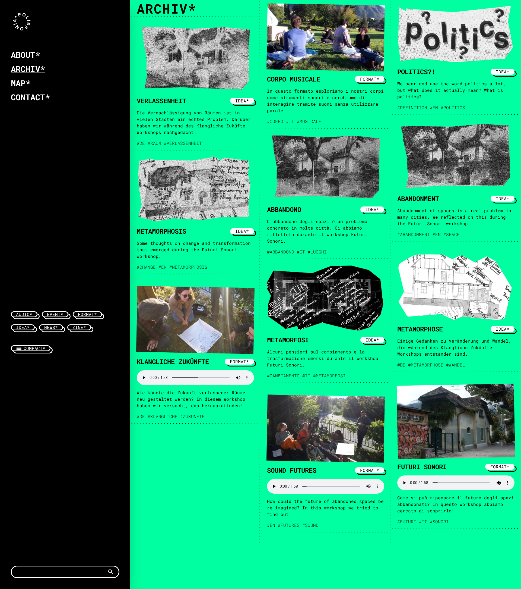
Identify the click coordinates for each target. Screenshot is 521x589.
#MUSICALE (309, 121)
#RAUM (154, 143)
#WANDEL (455, 365)
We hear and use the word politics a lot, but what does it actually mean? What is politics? (451, 90)
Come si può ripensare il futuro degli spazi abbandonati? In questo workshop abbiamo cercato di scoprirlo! (455, 504)
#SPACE (451, 234)
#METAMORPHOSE (425, 365)
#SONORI (439, 521)
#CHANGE (146, 267)
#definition (412, 107)
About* (25, 54)
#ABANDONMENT (413, 234)
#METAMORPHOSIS (188, 267)
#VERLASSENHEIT (183, 143)
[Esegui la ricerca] (110, 572)
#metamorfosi (329, 375)
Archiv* (28, 69)
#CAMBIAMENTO (283, 375)
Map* (20, 83)
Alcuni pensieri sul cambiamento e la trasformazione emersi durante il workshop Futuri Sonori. (322, 358)
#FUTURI (406, 521)
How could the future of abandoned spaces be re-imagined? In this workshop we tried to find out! (325, 507)
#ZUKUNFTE (192, 416)
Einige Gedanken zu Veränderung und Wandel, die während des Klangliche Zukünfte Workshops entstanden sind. (454, 347)
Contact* (30, 97)
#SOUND (310, 525)
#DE (141, 143)
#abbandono (280, 252)
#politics (453, 107)
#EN (434, 107)
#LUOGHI (317, 252)
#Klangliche (162, 416)
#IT (290, 121)
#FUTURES (289, 525)
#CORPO (275, 121)
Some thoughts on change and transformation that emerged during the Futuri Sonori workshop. (194, 249)
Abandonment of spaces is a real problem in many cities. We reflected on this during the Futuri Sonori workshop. (454, 217)
